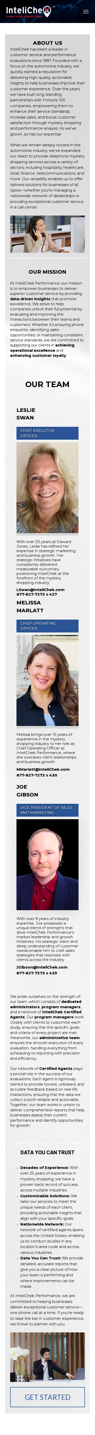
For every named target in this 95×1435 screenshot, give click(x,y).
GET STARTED (47, 1397)
